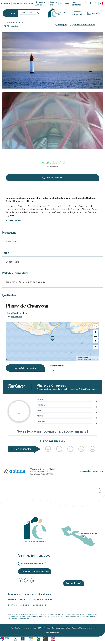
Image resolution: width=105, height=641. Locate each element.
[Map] (85, 3)
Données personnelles (61, 628)
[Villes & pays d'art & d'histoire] (53, 638)
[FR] (102, 3)
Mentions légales (29, 628)
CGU (39, 628)
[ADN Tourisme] (62, 638)
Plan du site (15, 628)
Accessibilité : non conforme (83, 628)
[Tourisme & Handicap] (23, 638)
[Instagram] (26, 581)
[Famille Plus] (31, 638)
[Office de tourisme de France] (5, 638)
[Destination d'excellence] (15, 638)
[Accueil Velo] (38, 638)
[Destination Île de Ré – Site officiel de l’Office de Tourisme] (52, 13)
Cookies (46, 628)
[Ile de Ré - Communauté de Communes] (46, 638)
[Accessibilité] (90, 3)
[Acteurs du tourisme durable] (70, 638)
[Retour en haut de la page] (100, 491)
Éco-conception (52, 633)
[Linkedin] (32, 581)
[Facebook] (20, 581)
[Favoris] (95, 3)
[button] (102, 3)
